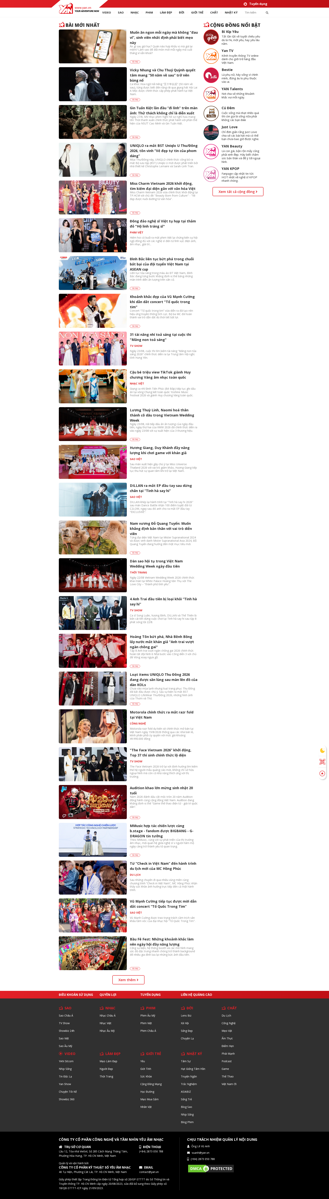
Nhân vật (146, 1107)
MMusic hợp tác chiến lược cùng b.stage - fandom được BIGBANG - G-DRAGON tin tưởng (161, 830)
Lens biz (186, 1015)
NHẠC (135, 12)
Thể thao (228, 1076)
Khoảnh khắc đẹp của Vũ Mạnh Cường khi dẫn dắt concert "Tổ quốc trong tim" (162, 301)
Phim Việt (146, 1023)
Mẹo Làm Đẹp (108, 1061)
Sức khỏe (146, 1076)
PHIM (149, 12)
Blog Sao (186, 1107)
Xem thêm (127, 980)
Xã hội (185, 1023)
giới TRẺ (197, 12)
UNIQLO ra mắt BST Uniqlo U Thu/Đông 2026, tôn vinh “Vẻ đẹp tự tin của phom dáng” (164, 150)
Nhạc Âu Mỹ (107, 1031)
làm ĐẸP (166, 12)
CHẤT (232, 1008)
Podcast (227, 1061)
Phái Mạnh (228, 1053)
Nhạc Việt (105, 1023)
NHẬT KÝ (194, 1053)
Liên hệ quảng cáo (196, 995)
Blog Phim (187, 1122)
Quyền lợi (108, 995)
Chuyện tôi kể (68, 1091)
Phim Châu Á (148, 1031)
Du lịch (226, 1015)
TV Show (64, 1023)
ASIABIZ (186, 1091)
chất (214, 12)
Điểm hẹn (228, 1046)
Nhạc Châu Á (108, 1015)
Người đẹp (106, 1069)
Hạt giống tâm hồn (193, 1069)
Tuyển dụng (258, 4)
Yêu (142, 1061)
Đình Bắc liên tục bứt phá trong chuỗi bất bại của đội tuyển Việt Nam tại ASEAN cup (162, 264)
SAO (121, 12)
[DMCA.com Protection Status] (211, 1168)
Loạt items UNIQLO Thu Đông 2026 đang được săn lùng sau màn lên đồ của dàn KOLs (163, 679)
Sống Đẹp (187, 1031)
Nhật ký (231, 12)
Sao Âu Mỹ (65, 1046)
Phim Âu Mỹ (147, 1015)
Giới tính (145, 1069)
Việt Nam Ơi (229, 1084)
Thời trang (106, 1076)
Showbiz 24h (66, 1031)
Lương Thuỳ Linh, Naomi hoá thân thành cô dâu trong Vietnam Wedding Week (162, 415)
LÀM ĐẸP (113, 1053)
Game (225, 1069)
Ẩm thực (227, 1038)
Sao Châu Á (66, 1015)
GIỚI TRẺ (153, 1053)
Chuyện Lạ (187, 1038)
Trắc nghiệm (189, 1084)
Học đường (147, 1091)
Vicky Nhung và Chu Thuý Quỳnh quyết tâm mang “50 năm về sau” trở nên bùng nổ (163, 75)
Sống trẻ (186, 1099)
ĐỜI (181, 12)
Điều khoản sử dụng (76, 995)
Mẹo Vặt (227, 1031)
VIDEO (106, 12)
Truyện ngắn (189, 1076)
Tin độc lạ (65, 1076)
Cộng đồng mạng (151, 1084)
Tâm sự (186, 1061)
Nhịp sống (65, 1069)
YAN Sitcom (66, 1061)
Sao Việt (64, 1038)
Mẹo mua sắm (149, 1099)
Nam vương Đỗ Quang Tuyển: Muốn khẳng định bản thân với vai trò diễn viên (161, 528)
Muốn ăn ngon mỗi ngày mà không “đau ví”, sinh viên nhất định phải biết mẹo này (164, 37)
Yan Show (65, 1084)
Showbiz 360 (66, 1099)
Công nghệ (229, 1023)
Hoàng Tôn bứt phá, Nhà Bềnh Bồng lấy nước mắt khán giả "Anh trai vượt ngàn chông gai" (162, 641)
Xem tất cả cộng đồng (237, 191)
